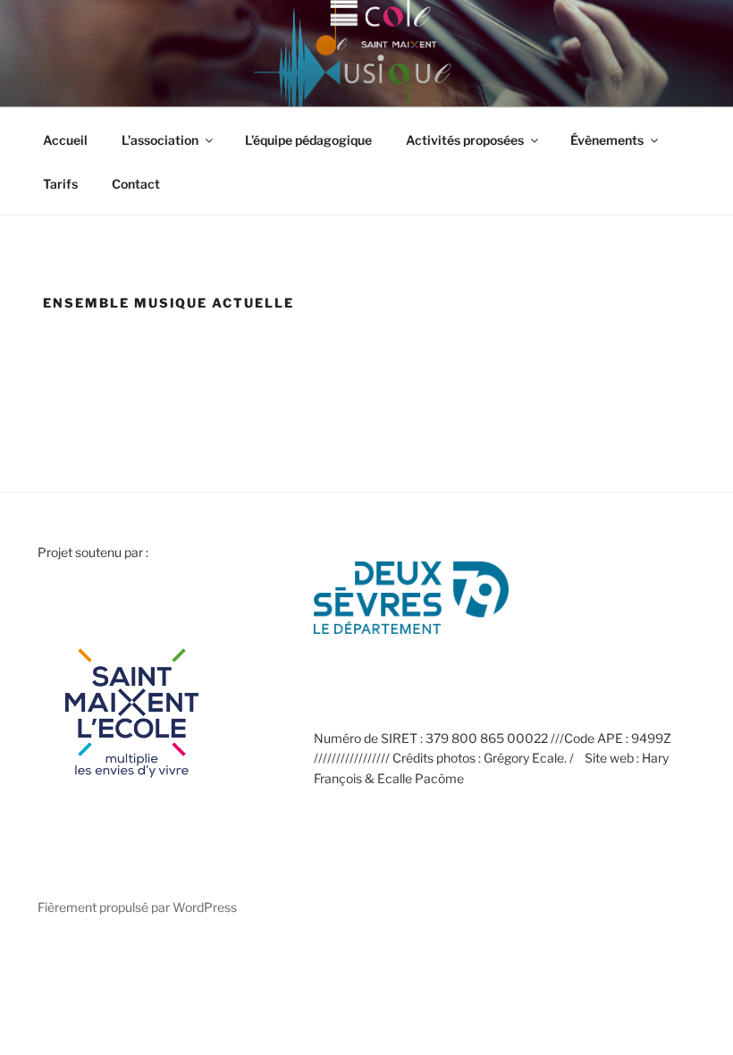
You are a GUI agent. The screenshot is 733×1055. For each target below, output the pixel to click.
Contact (136, 183)
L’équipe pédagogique (308, 140)
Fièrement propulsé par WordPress (137, 907)
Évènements (607, 140)
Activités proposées (465, 140)
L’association (160, 140)
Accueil (65, 140)
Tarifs (60, 183)
